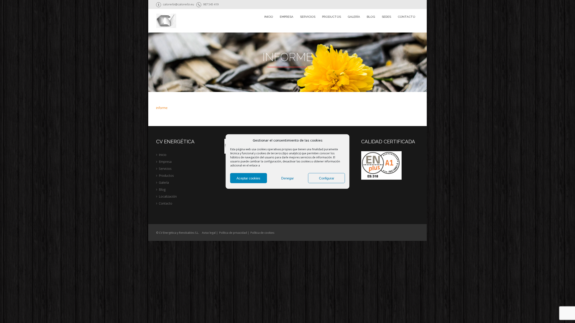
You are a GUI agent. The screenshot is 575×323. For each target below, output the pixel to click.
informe (162, 108)
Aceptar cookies (248, 178)
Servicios (165, 168)
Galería (354, 16)
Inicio (268, 16)
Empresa (286, 16)
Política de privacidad (233, 233)
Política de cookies (262, 233)
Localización (168, 196)
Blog (371, 16)
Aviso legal (209, 233)
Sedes (386, 16)
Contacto (406, 16)
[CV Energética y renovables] (166, 21)
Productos (166, 175)
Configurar (326, 178)
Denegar (287, 178)
